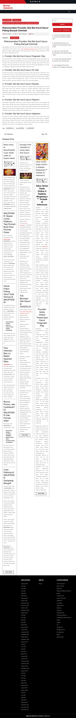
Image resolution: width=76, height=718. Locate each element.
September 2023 (25, 668)
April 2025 (23, 622)
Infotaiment (59, 600)
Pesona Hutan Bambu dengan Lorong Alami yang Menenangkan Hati (61, 36)
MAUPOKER (7, 364)
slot (57, 624)
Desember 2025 (25, 603)
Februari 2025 (24, 627)
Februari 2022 (24, 702)
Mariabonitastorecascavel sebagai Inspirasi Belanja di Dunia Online (61, 44)
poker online (7, 239)
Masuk (40, 583)
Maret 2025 (24, 624)
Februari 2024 (24, 656)
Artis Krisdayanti (61, 583)
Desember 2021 (25, 704)
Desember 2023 (25, 661)
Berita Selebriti (8, 6)
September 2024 (25, 639)
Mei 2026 (23, 591)
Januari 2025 (24, 629)
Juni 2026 (23, 588)
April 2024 (23, 651)
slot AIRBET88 (30, 128)
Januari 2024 (24, 658)
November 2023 (25, 663)
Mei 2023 (23, 678)
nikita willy (59, 610)
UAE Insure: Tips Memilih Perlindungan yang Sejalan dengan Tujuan (61, 52)
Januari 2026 (24, 600)
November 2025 (25, 605)
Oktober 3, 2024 (42, 179)
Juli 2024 (23, 644)
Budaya (58, 593)
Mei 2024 (23, 649)
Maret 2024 (24, 654)
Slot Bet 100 (60, 627)
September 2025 (25, 610)
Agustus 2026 (24, 583)
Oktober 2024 (24, 637)
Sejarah (58, 622)
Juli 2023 (23, 673)
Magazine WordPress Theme (34, 716)
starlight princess (61, 629)
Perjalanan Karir (60, 612)
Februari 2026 (24, 598)
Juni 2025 (23, 617)
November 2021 (25, 707)
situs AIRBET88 (20, 128)
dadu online (45, 246)
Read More (10, 572)
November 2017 (25, 709)
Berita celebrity (60, 586)
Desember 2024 (25, 632)
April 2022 (23, 697)
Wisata (58, 634)
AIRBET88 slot (10, 128)
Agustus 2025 (24, 612)
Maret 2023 (24, 683)
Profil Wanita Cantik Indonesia (64, 617)
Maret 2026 (24, 595)
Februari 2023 (24, 685)
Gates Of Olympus (61, 598)
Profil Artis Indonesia (62, 615)
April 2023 (23, 680)
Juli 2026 (23, 586)
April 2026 (23, 593)
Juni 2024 (23, 646)
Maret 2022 (24, 700)
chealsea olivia (60, 595)
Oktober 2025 (24, 608)
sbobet (58, 620)
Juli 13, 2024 (7, 34)
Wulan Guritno (60, 637)
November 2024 (25, 634)
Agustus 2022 (24, 690)
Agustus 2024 (24, 641)
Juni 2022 (23, 695)
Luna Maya (59, 603)
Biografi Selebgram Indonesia (64, 591)
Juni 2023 (23, 675)
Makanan (59, 608)
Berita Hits (59, 588)
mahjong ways (60, 605)
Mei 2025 (23, 620)
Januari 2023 (24, 687)
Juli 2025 (23, 615)
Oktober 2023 (24, 666)
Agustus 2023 (24, 670)
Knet (16, 34)
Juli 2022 (23, 692)
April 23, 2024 (25, 156)
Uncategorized (17, 20)
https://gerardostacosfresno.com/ (29, 48)
